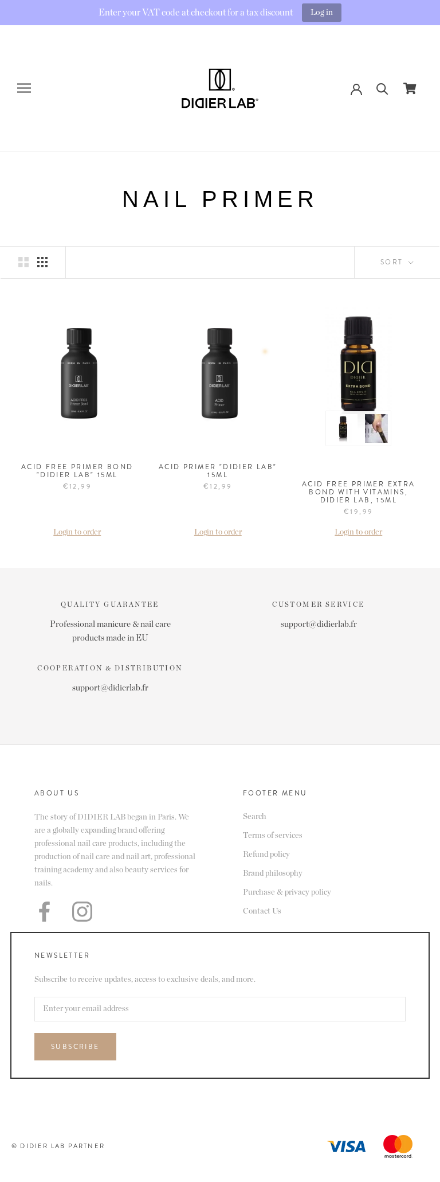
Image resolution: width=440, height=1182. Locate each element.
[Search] (382, 88)
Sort (393, 262)
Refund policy (266, 855)
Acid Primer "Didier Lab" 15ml (218, 471)
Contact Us (262, 911)
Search (254, 817)
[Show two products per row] (23, 262)
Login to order (77, 532)
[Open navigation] (24, 88)
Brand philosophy (272, 873)
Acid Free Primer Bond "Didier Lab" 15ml (77, 471)
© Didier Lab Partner (58, 1145)
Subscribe (75, 1046)
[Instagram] (82, 912)
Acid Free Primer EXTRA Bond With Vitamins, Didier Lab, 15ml (358, 492)
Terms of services (272, 836)
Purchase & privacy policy (287, 892)
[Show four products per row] (42, 262)
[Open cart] (410, 88)
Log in (322, 12)
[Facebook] (44, 912)
